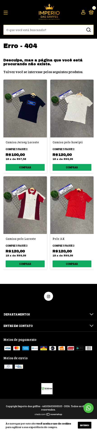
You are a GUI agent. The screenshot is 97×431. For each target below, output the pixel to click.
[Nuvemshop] (49, 414)
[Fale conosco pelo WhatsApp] (88, 408)
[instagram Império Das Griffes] (48, 296)
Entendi (84, 425)
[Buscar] (88, 30)
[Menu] (6, 12)
